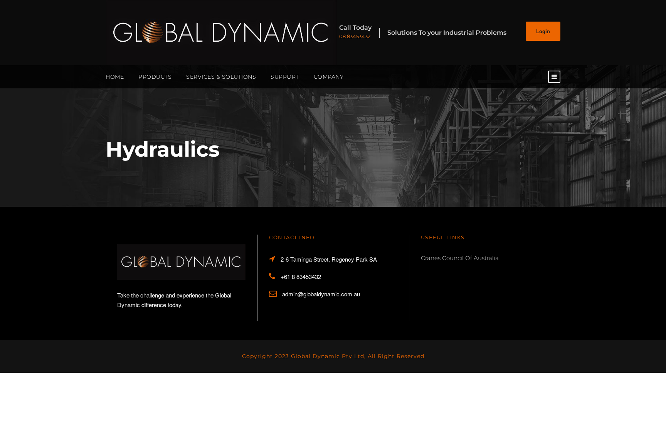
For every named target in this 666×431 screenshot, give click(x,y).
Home (115, 76)
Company (329, 76)
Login (543, 31)
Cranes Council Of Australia (460, 258)
